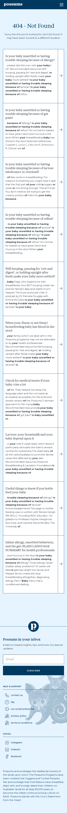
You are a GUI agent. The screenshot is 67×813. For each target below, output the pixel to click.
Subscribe (33, 670)
